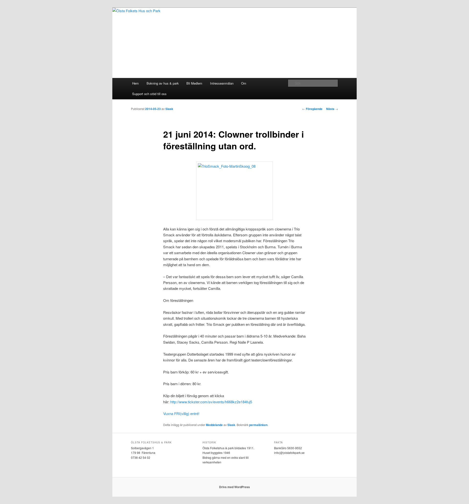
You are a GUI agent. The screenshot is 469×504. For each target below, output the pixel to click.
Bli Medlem (194, 83)
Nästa (332, 109)
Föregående (312, 109)
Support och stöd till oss (149, 93)
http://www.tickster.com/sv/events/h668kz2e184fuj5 (211, 401)
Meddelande (214, 425)
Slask (169, 109)
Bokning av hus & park (163, 83)
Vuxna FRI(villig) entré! (181, 413)
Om (243, 83)
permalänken (258, 425)
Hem (135, 83)
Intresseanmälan (222, 83)
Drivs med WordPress (234, 487)
